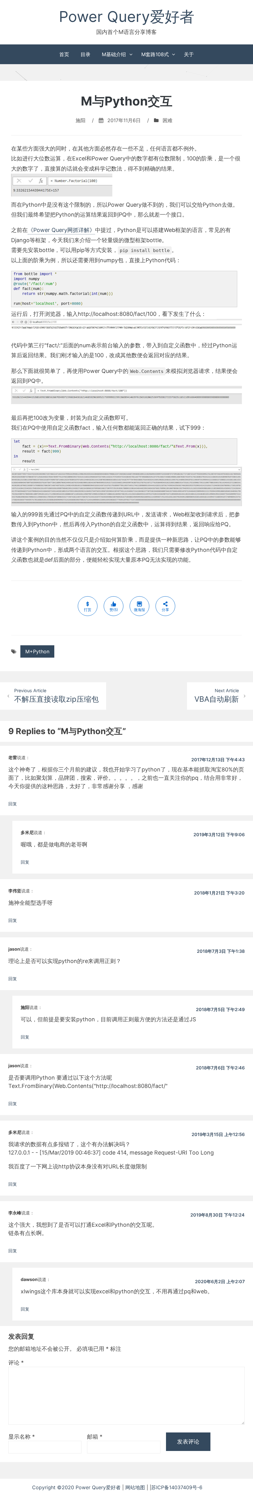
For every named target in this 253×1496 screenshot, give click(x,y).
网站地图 (136, 1487)
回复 (12, 803)
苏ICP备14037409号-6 (186, 1487)
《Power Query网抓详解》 (61, 230)
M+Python (37, 651)
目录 (85, 54)
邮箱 (94, 1436)
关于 (189, 54)
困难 (167, 120)
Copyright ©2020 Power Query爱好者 (77, 1487)
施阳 (80, 120)
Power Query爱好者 (126, 16)
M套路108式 (155, 54)
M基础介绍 (114, 54)
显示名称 (21, 1436)
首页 (64, 54)
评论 (16, 1362)
